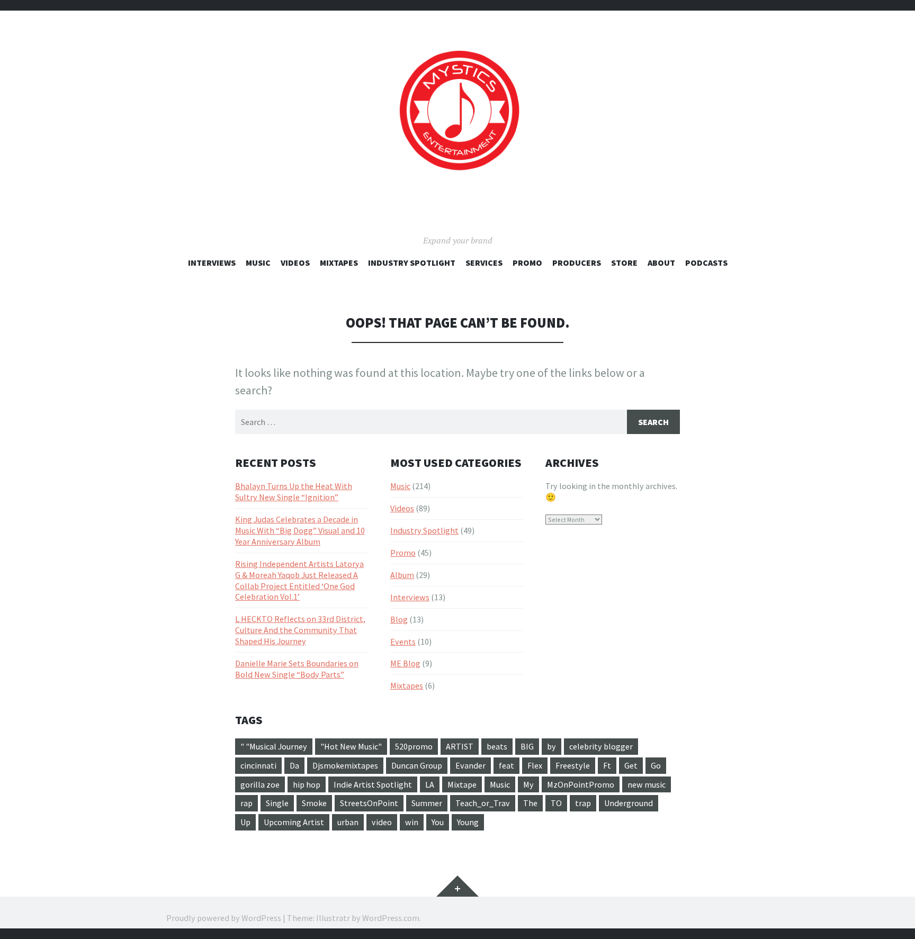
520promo (414, 746)
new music (646, 784)
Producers (576, 262)
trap (583, 803)
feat (506, 765)
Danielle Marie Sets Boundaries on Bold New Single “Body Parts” (296, 669)
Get (631, 765)
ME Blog (405, 663)
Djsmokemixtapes (345, 765)
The (530, 803)
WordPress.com (390, 918)
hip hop (306, 784)
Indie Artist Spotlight (373, 784)
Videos (295, 262)
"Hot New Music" (351, 746)
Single (277, 803)
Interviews (212, 262)
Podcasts (706, 262)
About (661, 262)
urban (347, 822)
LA (429, 784)
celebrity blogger (601, 746)
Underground (628, 803)
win (411, 822)
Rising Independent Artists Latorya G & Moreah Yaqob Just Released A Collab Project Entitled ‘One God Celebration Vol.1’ (299, 580)
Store (624, 262)
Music (258, 262)
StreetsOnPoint (369, 803)
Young (468, 822)
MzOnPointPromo (580, 784)
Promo (527, 262)
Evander (470, 765)
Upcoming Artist (294, 822)
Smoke (314, 803)
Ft (607, 765)
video (382, 822)
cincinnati (258, 765)
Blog (399, 619)
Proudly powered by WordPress (223, 918)
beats (497, 746)
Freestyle (572, 765)
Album (402, 575)
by (551, 746)
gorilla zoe (260, 784)
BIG (527, 746)
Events (403, 641)
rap (246, 803)
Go (656, 765)
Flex (534, 765)
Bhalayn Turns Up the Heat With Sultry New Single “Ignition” (293, 491)
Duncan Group (416, 765)
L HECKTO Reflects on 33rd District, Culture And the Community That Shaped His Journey (300, 629)
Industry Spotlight (411, 262)
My (528, 784)
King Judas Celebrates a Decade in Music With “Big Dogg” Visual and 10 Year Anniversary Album (300, 530)
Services (484, 262)
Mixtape (462, 784)
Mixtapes (339, 262)
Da (294, 765)
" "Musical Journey (273, 746)
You (438, 822)
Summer (426, 803)
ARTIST (459, 746)
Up (245, 822)
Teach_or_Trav (482, 803)
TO (556, 803)
